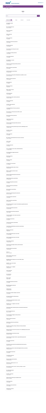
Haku (38, 15)
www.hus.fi (40, 2)
